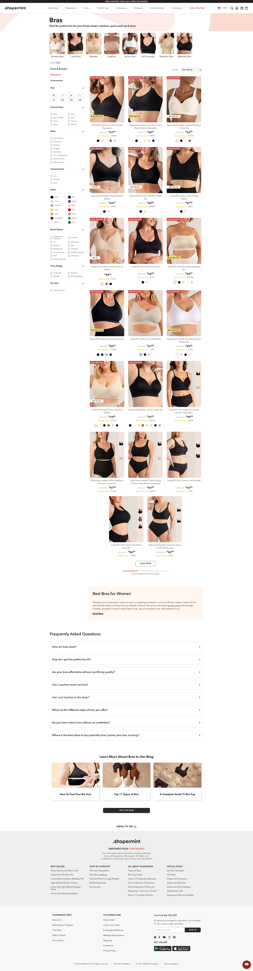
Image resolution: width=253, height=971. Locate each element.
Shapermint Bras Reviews (179, 887)
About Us (56, 920)
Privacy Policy (109, 951)
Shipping (107, 941)
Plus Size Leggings (98, 875)
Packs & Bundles (59, 69)
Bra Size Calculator (175, 871)
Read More (98, 614)
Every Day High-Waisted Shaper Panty (66, 888)
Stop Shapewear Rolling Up (141, 887)
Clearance (55, 75)
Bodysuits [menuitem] (138, 8)
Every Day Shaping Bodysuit (64, 894)
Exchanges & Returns (113, 930)
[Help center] (241, 8)
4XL (80, 100)
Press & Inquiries (171, 964)
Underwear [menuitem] (120, 8)
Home (52, 63)
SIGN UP (192, 930)
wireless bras (174, 606)
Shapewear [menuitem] (70, 8)
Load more (145, 563)
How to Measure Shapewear (141, 883)
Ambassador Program (62, 925)
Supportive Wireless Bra (62, 875)
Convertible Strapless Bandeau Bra (67, 879)
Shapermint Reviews (176, 883)
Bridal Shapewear (97, 883)
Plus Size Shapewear (99, 871)
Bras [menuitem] (86, 8)
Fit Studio (171, 875)
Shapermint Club (175, 891)
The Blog (56, 930)
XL (54, 100)
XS (54, 95)
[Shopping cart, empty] (246, 8)
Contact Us (108, 946)
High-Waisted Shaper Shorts (64, 883)
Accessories (56, 81)
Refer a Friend (58, 935)
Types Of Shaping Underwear (142, 879)
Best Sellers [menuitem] (53, 8)
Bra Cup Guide (135, 875)
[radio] (98, 141)
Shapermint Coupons (177, 879)
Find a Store (58, 941)
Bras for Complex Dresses (140, 895)
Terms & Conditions (122, 964)
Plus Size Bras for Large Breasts (104, 879)
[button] (222, 8)
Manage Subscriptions (113, 935)
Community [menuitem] (176, 8)
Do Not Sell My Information (147, 964)
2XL (62, 100)
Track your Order (111, 925)
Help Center (109, 920)
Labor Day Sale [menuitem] (197, 8)
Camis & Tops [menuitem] (103, 8)
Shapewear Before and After (180, 895)
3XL (71, 100)
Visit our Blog (126, 810)
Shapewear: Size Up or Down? (142, 891)
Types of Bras (134, 871)
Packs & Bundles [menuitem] (157, 8)
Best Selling (187, 70)
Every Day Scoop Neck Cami (64, 871)
